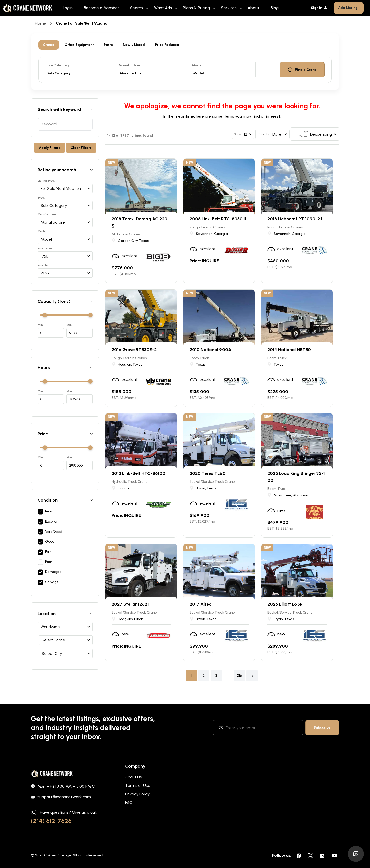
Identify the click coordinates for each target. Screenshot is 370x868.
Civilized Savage (57, 855)
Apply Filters (49, 148)
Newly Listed (134, 45)
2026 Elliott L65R (285, 604)
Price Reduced (167, 45)
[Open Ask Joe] (356, 854)
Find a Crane (305, 70)
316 (239, 675)
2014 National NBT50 (289, 349)
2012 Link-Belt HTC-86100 (138, 473)
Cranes (49, 45)
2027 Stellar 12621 (130, 604)
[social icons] (298, 855)
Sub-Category (57, 65)
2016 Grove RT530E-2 (134, 349)
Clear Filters (81, 148)
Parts (108, 45)
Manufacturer (130, 65)
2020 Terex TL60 (208, 473)
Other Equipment (79, 45)
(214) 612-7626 (51, 820)
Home (40, 23)
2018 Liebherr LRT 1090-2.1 (294, 219)
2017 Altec (200, 604)
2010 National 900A (210, 349)
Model (197, 65)
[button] (252, 675)
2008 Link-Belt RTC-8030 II (218, 219)
